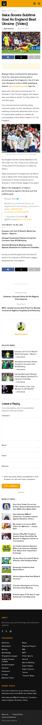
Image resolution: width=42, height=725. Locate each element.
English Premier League (8, 660)
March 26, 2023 (23, 29)
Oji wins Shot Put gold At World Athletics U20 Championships (25, 559)
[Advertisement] (21, 66)
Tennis (25, 672)
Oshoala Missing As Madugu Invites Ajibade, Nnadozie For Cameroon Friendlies (26, 376)
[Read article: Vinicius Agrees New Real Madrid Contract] (6, 578)
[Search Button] (39, 3)
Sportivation (9, 29)
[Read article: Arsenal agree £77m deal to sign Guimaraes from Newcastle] (6, 596)
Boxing (4, 649)
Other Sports (27, 656)
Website (5, 466)
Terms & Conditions (9, 717)
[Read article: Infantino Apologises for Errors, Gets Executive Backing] (6, 587)
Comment (6, 415)
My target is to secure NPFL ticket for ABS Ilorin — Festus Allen (25, 526)
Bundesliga (6, 653)
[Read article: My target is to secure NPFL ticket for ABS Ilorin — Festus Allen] (6, 526)
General (5, 668)
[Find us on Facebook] (2, 631)
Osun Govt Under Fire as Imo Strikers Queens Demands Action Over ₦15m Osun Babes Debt (26, 506)
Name (5, 445)
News (24, 643)
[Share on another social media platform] (34, 57)
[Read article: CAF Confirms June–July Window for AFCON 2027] (7, 389)
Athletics (5, 643)
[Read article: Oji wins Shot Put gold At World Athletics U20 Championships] (6, 560)
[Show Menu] (34, 3)
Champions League (9, 656)
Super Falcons (28, 669)
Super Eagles (27, 666)
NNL (23, 649)
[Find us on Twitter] (6, 631)
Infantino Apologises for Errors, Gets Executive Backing (26, 586)
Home (4, 11)
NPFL (24, 653)
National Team (12, 11)
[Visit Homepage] (4, 3)
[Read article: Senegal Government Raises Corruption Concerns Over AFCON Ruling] (7, 364)
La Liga (5, 674)
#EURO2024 (17, 209)
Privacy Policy (18, 714)
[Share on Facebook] (8, 57)
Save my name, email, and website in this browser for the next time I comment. (21, 478)
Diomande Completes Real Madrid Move (23, 568)
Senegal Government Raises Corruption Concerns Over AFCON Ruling (26, 364)
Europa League (8, 665)
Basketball (6, 646)
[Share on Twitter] (21, 57)
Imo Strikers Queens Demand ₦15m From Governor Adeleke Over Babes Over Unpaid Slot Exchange (25, 549)
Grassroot (6, 671)
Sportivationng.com (18, 86)
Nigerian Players (29, 646)
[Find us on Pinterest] (10, 631)
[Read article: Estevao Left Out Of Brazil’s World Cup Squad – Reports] (7, 354)
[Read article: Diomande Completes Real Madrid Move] (6, 569)
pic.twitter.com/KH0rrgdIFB (16, 212)
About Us (5, 714)
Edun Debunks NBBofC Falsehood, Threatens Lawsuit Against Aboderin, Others (25, 516)
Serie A (25, 659)
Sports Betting (28, 662)
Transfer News (28, 676)
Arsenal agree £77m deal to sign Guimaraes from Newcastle (26, 595)
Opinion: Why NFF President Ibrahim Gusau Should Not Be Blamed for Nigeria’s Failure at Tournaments (25, 537)
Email (5, 455)
